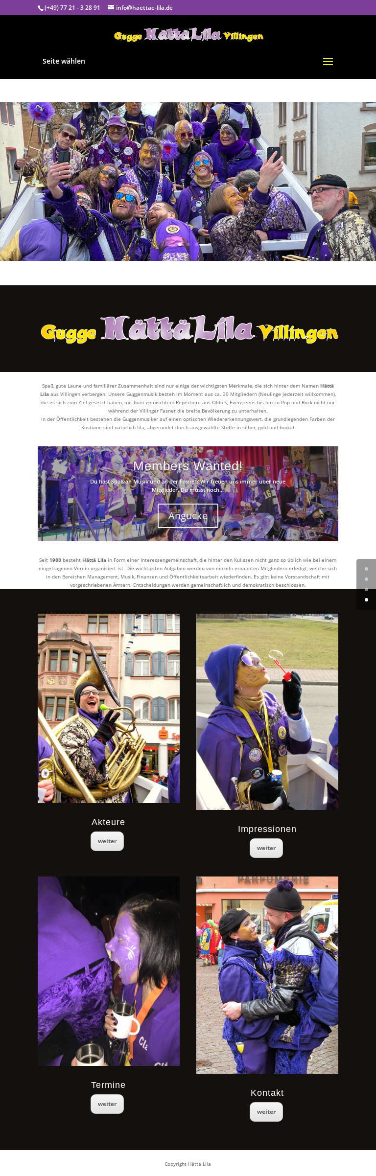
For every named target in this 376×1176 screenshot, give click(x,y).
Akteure (108, 822)
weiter (107, 841)
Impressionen (267, 829)
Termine (108, 1085)
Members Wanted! (188, 466)
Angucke (188, 515)
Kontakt (267, 1093)
